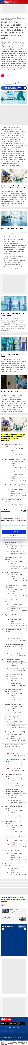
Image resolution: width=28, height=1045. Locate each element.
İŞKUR (18, 127)
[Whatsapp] (18, 83)
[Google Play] (14, 1023)
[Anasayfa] (26, 2)
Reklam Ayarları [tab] (16, 515)
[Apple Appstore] (5, 1023)
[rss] (18, 1027)
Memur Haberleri (10, 16)
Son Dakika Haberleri (6, 1037)
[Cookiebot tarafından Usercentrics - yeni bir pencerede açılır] (20, 511)
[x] (6, 1027)
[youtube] (10, 1027)
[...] (22, 83)
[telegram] (15, 83)
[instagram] (14, 1027)
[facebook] (2, 1027)
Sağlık (17, 1040)
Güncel (3, 1040)
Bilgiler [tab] (8, 515)
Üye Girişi (4, 1030)
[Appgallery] (21, 1023)
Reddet (6, 509)
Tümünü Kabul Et (14, 531)
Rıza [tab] (3, 515)
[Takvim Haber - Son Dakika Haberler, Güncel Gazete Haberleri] (8, 2)
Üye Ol (11, 1030)
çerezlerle (17, 1043)
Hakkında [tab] (24, 515)
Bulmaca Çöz (19, 1037)
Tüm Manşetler (22, 926)
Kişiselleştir (13, 535)
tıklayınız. (7, 1044)
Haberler (3, 16)
